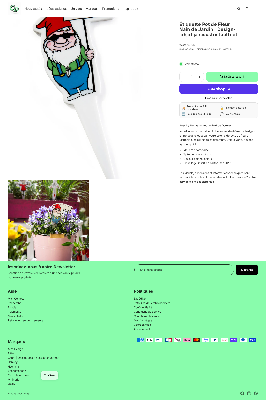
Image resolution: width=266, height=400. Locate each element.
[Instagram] (249, 393)
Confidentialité (143, 307)
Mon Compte (16, 298)
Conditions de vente (146, 316)
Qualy (11, 383)
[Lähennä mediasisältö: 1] (89, 98)
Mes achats (15, 316)
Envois (12, 307)
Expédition (140, 298)
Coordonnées (142, 324)
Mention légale (143, 320)
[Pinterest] (256, 393)
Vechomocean (17, 370)
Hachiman (14, 366)
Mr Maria (13, 379)
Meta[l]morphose (19, 375)
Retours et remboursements (25, 320)
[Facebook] (242, 393)
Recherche (14, 302)
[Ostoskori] (255, 8)
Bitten (11, 353)
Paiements (14, 311)
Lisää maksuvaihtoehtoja (218, 98)
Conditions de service (147, 311)
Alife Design (15, 349)
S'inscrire (247, 269)
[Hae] (238, 8)
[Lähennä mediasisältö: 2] (48, 220)
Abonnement (142, 329)
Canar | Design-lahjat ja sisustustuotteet (33, 357)
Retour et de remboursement (152, 302)
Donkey (13, 362)
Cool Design (23, 393)
